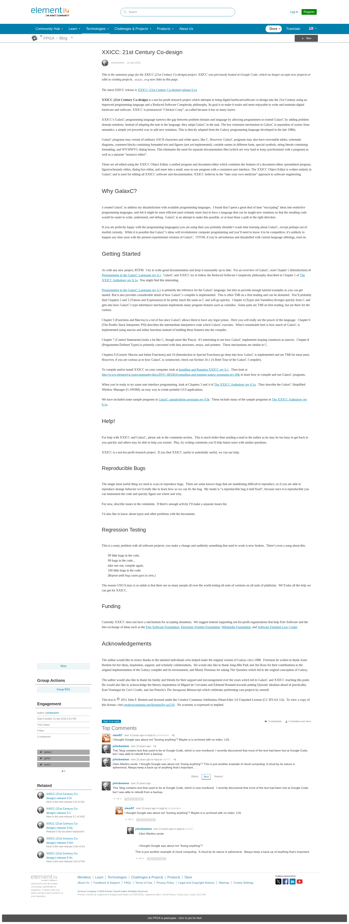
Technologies (117, 877)
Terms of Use (143, 882)
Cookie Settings (243, 882)
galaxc (48, 752)
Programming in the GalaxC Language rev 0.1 (131, 275)
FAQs (127, 882)
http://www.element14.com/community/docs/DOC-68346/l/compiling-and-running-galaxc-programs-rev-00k (171, 374)
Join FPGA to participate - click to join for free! (174, 918)
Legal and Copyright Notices (196, 882)
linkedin (292, 881)
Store (188, 877)
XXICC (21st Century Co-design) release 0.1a (167, 90)
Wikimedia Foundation (236, 627)
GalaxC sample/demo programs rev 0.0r (184, 399)
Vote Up (114, 799)
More (41, 36)
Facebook (285, 881)
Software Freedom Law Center (277, 627)
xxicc (47, 764)
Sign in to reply (111, 721)
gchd (47, 758)
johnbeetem (52, 713)
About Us (83, 882)
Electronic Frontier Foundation (200, 627)
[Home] (50, 12)
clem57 (118, 735)
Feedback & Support (107, 882)
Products (173, 877)
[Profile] (311, 29)
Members (84, 877)
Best (206, 776)
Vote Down (120, 799)
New (308, 38)
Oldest (194, 776)
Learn (99, 877)
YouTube (300, 881)
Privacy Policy (165, 882)
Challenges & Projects (147, 877)
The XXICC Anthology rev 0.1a (235, 384)
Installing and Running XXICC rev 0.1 (204, 369)
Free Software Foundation (162, 627)
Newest (218, 776)
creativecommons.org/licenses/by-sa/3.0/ (149, 704)
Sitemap (224, 882)
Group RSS (63, 689)
